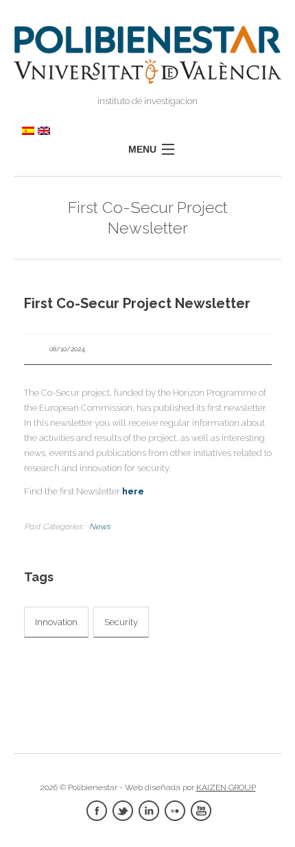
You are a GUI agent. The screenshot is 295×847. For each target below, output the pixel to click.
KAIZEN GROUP (226, 787)
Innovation (56, 622)
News (99, 526)
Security (121, 622)
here (133, 491)
